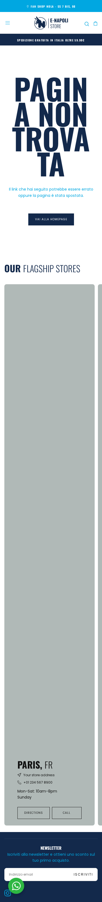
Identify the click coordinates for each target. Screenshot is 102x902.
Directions (33, 813)
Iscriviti (83, 874)
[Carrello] (95, 23)
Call (66, 813)
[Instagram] (7, 893)
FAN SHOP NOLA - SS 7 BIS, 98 (53, 6)
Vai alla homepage (51, 219)
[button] (7, 23)
